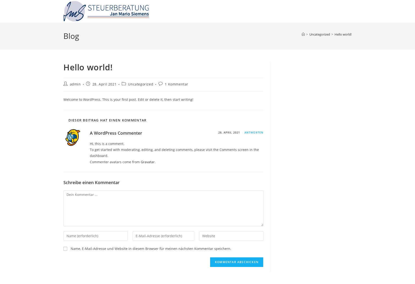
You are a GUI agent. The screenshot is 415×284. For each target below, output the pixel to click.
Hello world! (343, 34)
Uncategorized (140, 84)
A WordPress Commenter (116, 133)
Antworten (253, 132)
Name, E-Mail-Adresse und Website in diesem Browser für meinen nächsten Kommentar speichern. (151, 248)
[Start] (303, 34)
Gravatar (148, 162)
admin (75, 84)
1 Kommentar (176, 84)
